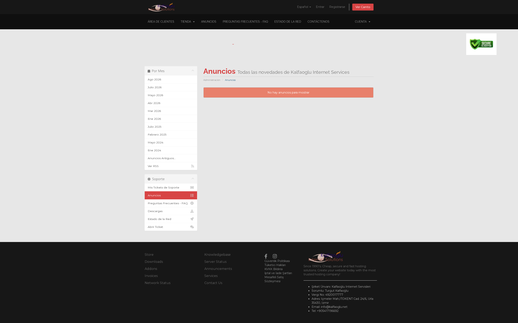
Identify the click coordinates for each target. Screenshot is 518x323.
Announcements (218, 269)
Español (303, 7)
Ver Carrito (363, 7)
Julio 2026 (154, 87)
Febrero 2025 (157, 134)
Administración (211, 80)
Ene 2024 (154, 150)
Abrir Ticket (155, 226)
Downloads (154, 262)
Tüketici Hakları (275, 265)
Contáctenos (318, 21)
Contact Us (213, 283)
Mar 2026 (154, 111)
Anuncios (208, 21)
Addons (151, 269)
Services (211, 276)
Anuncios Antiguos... (162, 158)
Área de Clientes (161, 21)
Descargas (155, 211)
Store (149, 255)
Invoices (151, 276)
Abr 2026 (154, 103)
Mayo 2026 (155, 95)
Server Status (215, 262)
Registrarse (337, 7)
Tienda (187, 21)
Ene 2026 (154, 118)
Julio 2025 (154, 126)
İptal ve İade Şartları (278, 273)
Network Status (157, 283)
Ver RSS (153, 166)
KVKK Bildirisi (273, 269)
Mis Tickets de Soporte (163, 187)
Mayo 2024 (155, 142)
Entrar (320, 7)
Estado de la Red (287, 21)
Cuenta (361, 21)
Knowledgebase (217, 255)
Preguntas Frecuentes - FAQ (245, 21)
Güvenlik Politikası (277, 261)
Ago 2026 (154, 79)
